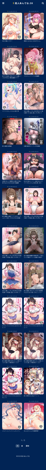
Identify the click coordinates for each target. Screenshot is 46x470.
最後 (27, 446)
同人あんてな (25, 456)
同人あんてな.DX (24, 3)
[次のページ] (22, 445)
